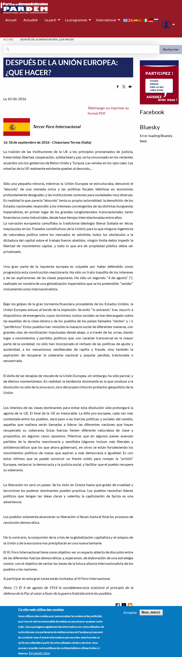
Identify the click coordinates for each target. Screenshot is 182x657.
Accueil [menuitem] (10, 20)
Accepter (130, 612)
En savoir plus (39, 653)
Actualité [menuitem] (31, 20)
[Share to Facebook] (117, 86)
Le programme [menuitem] (76, 20)
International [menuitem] (106, 20)
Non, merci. (151, 612)
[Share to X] (124, 86)
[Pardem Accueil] (24, 8)
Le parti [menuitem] (50, 20)
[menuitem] (167, 25)
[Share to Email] (130, 86)
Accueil (8, 39)
